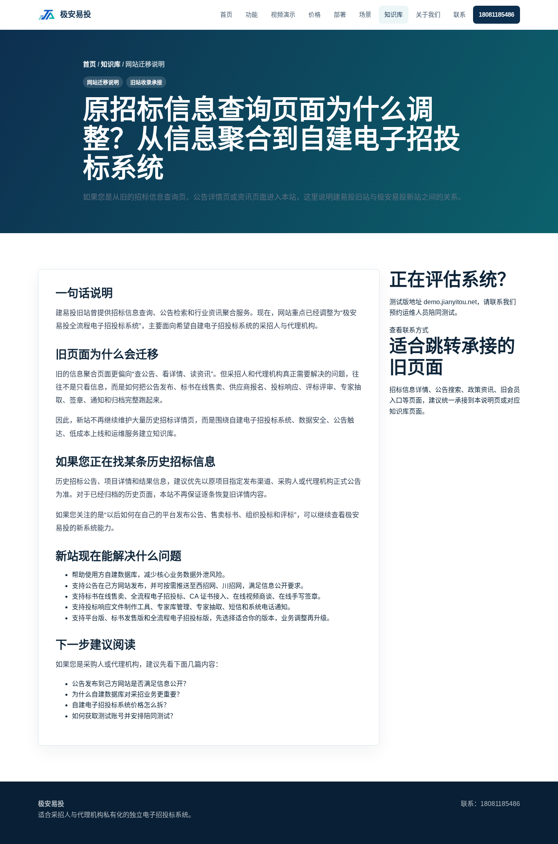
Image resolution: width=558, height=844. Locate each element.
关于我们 (428, 14)
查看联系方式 (409, 330)
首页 (226, 14)
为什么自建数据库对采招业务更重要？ (127, 694)
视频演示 (283, 14)
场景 (365, 14)
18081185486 (496, 14)
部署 (340, 14)
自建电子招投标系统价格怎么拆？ (121, 704)
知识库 (393, 14)
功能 (252, 14)
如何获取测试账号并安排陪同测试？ (124, 716)
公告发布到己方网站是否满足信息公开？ (131, 683)
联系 (459, 14)
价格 (314, 14)
